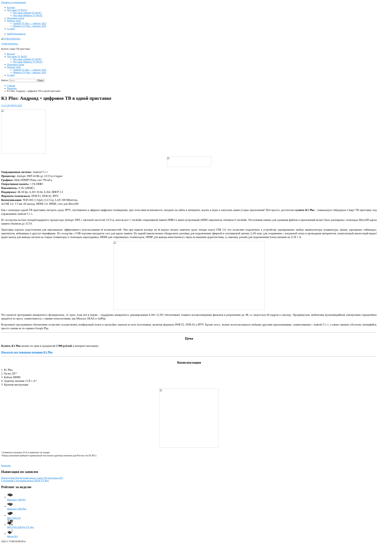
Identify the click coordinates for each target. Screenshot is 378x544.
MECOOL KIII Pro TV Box (20, 527)
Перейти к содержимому (13, 2)
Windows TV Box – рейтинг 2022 (29, 26)
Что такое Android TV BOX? (27, 13)
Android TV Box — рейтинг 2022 (29, 23)
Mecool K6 (12, 536)
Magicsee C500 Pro (16, 499)
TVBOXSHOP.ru (9, 44)
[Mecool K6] (10, 533)
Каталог (11, 7)
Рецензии (12, 88)
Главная (11, 85)
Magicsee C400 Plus (16, 509)
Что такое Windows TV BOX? (28, 15)
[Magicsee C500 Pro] (10, 497)
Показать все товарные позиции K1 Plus (27, 352)
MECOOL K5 (14, 518)
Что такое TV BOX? (17, 10)
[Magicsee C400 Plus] (10, 506)
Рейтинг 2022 (14, 21)
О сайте (11, 28)
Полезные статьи (15, 18)
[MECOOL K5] (10, 515)
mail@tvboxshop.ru (16, 34)
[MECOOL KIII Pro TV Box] (10, 524)
